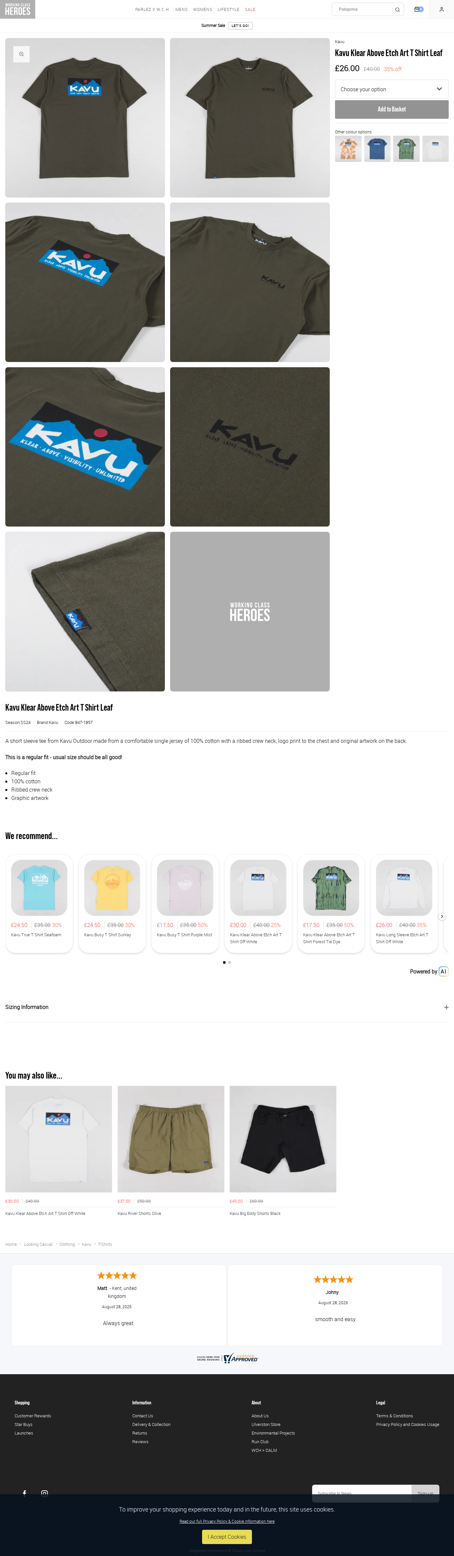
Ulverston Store (266, 1424)
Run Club (260, 1442)
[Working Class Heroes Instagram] (44, 1493)
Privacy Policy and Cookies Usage (407, 1424)
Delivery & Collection (151, 1424)
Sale (250, 9)
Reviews (140, 1442)
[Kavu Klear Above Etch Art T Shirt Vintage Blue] (377, 149)
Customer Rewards (33, 1416)
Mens (181, 9)
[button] (442, 917)
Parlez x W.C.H (152, 9)
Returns (139, 1433)
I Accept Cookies (227, 1536)
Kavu (339, 41)
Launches (24, 1433)
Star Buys (24, 1424)
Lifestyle (229, 9)
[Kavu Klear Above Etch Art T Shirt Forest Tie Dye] (406, 149)
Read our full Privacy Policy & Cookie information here (227, 1521)
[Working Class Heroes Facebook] (24, 1493)
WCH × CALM (264, 1450)
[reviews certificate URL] (227, 1357)
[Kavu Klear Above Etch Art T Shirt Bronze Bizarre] (348, 149)
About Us (260, 1416)
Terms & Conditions (394, 1416)
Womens (202, 9)
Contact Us (142, 1416)
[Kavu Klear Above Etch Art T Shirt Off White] (435, 149)
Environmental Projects (273, 1433)
